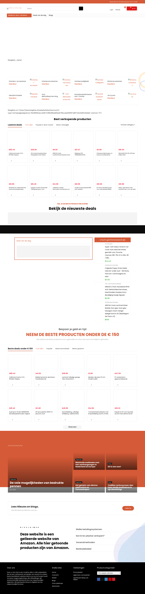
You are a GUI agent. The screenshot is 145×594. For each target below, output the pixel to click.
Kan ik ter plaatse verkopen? (90, 535)
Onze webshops (57, 583)
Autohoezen (108, 244)
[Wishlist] (118, 7)
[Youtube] (109, 579)
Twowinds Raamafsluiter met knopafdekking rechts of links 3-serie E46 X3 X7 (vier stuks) (98, 413)
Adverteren (56, 586)
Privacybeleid (77, 572)
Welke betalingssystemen (89, 529)
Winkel (54, 578)
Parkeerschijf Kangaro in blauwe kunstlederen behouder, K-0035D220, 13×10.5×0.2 (104, 155)
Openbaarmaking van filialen (80, 579)
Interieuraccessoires (111, 265)
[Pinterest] (113, 579)
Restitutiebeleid (83, 548)
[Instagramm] (106, 579)
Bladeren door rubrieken (17, 15)
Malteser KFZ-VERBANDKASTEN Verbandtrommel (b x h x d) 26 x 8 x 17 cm (83, 155)
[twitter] (102, 579)
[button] (99, 529)
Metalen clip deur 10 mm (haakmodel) (96, 378)
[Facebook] (98, 579)
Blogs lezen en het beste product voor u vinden (124, 2)
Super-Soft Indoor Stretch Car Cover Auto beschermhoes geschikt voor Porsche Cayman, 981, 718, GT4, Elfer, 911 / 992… (117, 252)
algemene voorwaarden (81, 575)
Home (54, 572)
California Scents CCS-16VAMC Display (16, 154)
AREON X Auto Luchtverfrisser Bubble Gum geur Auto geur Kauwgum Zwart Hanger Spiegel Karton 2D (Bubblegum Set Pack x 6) (117, 310)
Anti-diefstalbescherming (113, 284)
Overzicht (55, 575)
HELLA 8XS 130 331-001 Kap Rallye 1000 (127, 154)
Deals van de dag (39, 15)
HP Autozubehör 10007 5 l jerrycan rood (44, 413)
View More (12, 84)
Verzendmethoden (85, 542)
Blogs (51, 15)
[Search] (81, 8)
